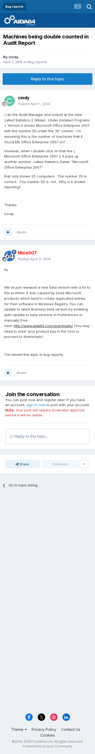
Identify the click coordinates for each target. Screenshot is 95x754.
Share (23, 464)
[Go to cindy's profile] (9, 101)
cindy (13, 57)
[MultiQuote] (8, 232)
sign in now (35, 405)
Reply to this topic (47, 79)
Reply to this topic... (31, 436)
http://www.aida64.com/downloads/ (43, 326)
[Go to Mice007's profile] (9, 256)
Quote (22, 232)
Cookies (47, 735)
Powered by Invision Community (47, 746)
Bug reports (37, 62)
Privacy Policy (44, 729)
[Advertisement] (47, 544)
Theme (18, 729)
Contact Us (70, 729)
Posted (34, 104)
